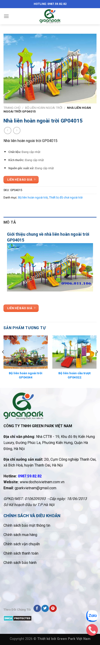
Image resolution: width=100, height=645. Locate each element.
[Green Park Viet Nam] (50, 16)
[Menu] (6, 16)
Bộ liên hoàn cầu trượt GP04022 (74, 375)
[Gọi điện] (92, 631)
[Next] (96, 361)
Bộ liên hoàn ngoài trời (43, 107)
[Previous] (3, 361)
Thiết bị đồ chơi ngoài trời (66, 197)
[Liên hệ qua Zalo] (92, 617)
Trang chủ (11, 107)
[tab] (50, 222)
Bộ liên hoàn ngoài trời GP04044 (25, 375)
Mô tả (9, 222)
